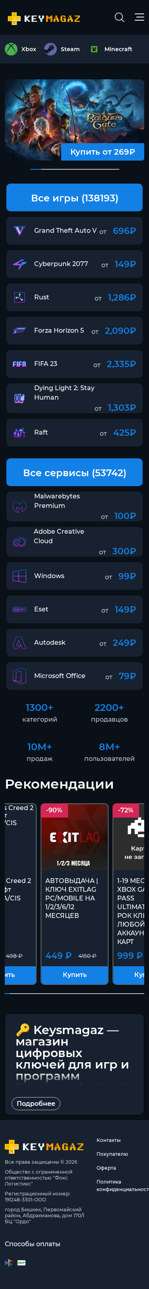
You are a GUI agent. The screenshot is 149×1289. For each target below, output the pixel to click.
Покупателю (112, 1154)
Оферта (106, 1168)
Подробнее (36, 1103)
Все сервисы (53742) (74, 473)
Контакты (109, 1140)
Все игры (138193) (74, 198)
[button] (35, 169)
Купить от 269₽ (102, 152)
